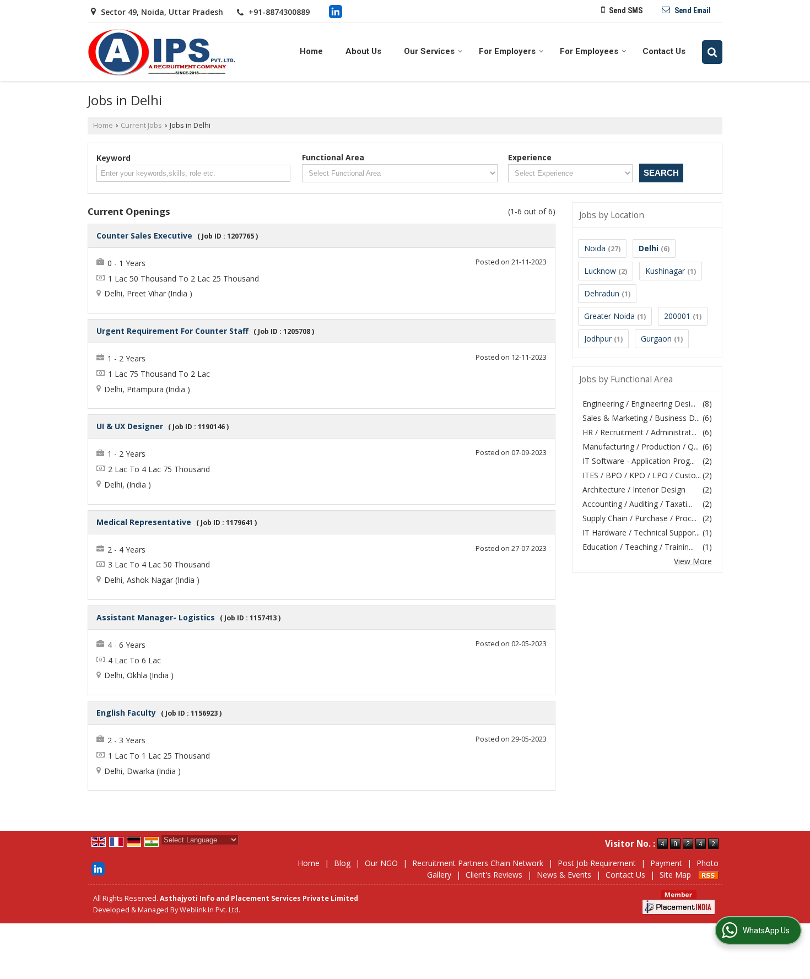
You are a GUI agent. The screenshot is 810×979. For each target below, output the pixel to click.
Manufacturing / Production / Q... (640, 446)
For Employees (589, 51)
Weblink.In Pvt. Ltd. (210, 910)
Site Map (675, 874)
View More (693, 561)
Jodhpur (598, 338)
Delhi (648, 248)
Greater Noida (609, 316)
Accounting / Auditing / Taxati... (637, 504)
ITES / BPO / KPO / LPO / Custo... (641, 475)
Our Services (429, 51)
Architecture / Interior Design (633, 489)
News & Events (564, 874)
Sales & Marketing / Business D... (641, 418)
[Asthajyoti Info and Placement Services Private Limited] (161, 52)
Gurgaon (656, 338)
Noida (595, 248)
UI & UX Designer (129, 426)
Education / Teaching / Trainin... (638, 547)
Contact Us (663, 51)
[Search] (712, 51)
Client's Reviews (494, 874)
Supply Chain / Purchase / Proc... (639, 518)
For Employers (507, 51)
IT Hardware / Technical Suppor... (641, 532)
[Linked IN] (335, 10)
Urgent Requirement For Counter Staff (172, 331)
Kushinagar (665, 271)
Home (311, 51)
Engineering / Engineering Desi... (638, 403)
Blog (342, 863)
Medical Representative (143, 522)
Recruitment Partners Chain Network (477, 863)
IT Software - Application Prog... (638, 461)
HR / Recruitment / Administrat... (639, 432)
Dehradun (601, 293)
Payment (666, 863)
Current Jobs (141, 125)
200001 (677, 316)
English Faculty (126, 712)
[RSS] (709, 874)
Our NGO (381, 863)
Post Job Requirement (597, 863)
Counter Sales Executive (144, 235)
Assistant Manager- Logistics (155, 617)
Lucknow (600, 271)
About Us (363, 51)
